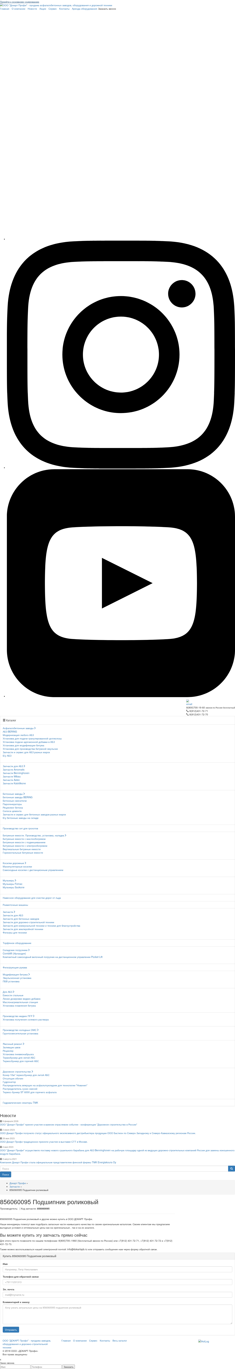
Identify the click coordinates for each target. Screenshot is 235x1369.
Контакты (64, 8)
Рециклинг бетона (13, 807)
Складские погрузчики (15, 950)
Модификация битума (15, 974)
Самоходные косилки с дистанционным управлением (33, 870)
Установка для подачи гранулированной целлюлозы (32, 738)
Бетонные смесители (15, 800)
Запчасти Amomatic (14, 769)
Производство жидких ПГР (17, 1016)
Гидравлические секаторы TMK (20, 1102)
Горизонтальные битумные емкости (23, 852)
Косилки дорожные (13, 863)
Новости (32, 8)
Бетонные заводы (13, 793)
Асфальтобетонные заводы (18, 728)
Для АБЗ (7, 991)
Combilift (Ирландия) (14, 953)
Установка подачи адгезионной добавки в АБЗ (29, 742)
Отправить (11, 1329)
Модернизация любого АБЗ (18, 735)
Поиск (5, 1174)
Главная (4, 8)
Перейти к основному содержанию (19, 1)
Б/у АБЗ (7, 755)
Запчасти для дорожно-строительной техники (28, 922)
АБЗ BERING (10, 731)
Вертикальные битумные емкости (22, 849)
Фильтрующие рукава (15, 967)
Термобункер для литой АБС (19, 1057)
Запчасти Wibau (12, 776)
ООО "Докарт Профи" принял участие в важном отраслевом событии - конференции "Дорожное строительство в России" (68, 1124)
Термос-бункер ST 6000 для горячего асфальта (30, 1092)
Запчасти (8, 912)
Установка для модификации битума (23, 745)
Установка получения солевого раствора (26, 1019)
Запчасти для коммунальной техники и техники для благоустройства (41, 925)
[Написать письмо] (210, 703)
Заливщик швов (11, 1047)
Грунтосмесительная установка (20, 1033)
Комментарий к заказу (16, 1302)
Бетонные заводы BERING (18, 797)
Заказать (68, 1366)
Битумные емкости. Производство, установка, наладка (33, 835)
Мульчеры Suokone (13, 887)
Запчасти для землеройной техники (23, 929)
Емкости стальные (13, 995)
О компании (18, 8)
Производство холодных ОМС (19, 1030)
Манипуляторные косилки (17, 866)
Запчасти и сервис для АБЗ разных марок (26, 752)
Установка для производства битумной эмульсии (30, 748)
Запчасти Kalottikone (14, 783)
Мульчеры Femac (12, 884)
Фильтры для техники (15, 932)
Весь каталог (120, 1340)
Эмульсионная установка (17, 978)
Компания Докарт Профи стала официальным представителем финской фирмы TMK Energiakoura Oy (58, 1162)
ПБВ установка (11, 981)
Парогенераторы (12, 804)
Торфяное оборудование (17, 943)
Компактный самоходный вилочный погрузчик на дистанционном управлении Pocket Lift (53, 957)
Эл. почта (8, 1289)
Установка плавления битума (19, 1005)
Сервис (53, 8)
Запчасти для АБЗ (13, 766)
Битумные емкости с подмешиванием (24, 842)
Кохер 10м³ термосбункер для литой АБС (26, 1075)
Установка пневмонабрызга (18, 1054)
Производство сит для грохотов (20, 828)
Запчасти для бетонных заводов (21, 918)
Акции (42, 8)
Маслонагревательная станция (20, 1002)
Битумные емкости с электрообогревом (25, 845)
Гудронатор (9, 1082)
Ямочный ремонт (12, 1044)
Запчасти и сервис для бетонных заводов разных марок (34, 814)
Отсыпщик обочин (13, 1078)
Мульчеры (8, 880)
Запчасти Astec (11, 780)
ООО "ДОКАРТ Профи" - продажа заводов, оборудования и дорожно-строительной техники (27, 1344)
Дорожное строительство (17, 1071)
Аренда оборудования (84, 8)
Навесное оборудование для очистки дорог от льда (32, 897)
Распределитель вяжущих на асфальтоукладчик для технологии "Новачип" (45, 1085)
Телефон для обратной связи (21, 1276)
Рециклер (8, 1050)
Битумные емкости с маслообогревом (24, 838)
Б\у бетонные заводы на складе (21, 818)
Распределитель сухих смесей (20, 1088)
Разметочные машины (15, 904)
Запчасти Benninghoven (16, 773)
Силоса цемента (12, 811)
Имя (5, 1264)
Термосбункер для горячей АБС (21, 1061)
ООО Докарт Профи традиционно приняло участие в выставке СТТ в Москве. (44, 1141)
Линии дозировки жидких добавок (21, 998)
